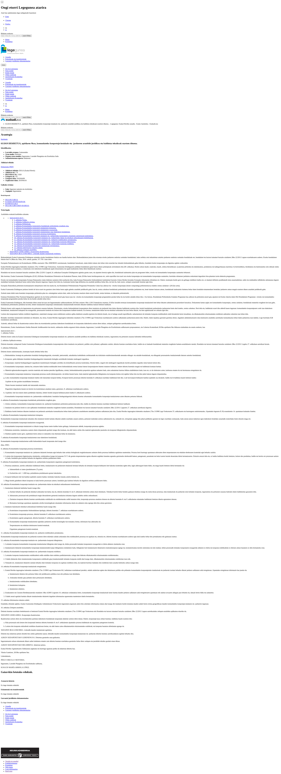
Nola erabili (9, 71)
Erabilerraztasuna (11, 763)
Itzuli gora (8, 771)
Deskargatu (7, 167)
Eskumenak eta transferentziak (15, 59)
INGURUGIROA (11, 200)
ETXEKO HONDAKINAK (15, 202)
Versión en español (11, 761)
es (6, 30)
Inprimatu (4, 139)
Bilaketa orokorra (7, 33)
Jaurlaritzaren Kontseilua (13, 77)
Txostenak (9, 79)
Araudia (8, 57)
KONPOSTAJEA (11, 204)
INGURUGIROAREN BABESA (17, 206)
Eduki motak (9, 73)
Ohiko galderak (10, 75)
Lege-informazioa (11, 769)
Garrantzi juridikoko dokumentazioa (17, 61)
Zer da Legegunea (11, 69)
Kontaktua (9, 42)
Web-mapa (9, 767)
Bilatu (7, 40)
